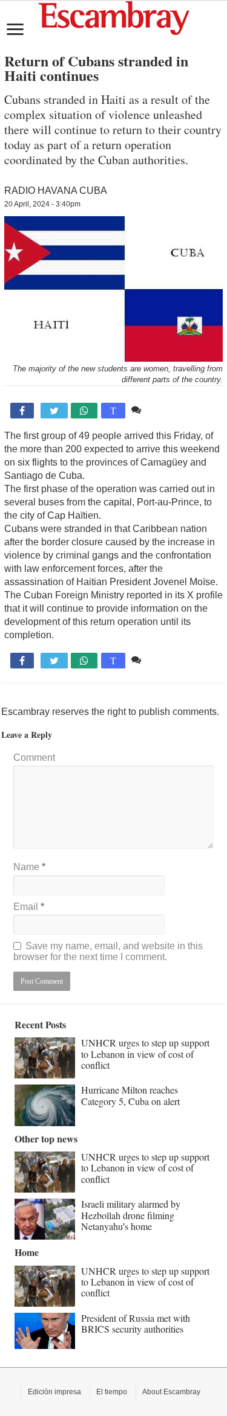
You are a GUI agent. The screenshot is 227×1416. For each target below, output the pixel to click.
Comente (163, 410)
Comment (34, 757)
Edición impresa (54, 1392)
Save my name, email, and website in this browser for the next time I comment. (108, 951)
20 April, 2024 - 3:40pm (42, 204)
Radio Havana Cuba (55, 190)
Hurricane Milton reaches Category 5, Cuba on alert (130, 1095)
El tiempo (111, 1392)
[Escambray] (113, 17)
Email (28, 907)
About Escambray (171, 1392)
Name (29, 867)
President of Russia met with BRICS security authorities (135, 1323)
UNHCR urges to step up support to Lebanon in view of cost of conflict (145, 1053)
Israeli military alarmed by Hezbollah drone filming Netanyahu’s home (130, 1214)
